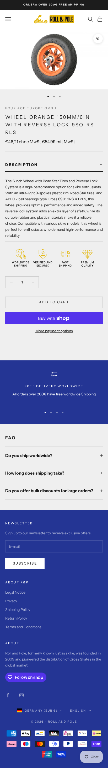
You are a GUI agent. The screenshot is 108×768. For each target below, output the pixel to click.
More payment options (54, 331)
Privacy (11, 601)
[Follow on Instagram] (21, 695)
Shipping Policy (17, 609)
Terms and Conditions (23, 627)
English (78, 710)
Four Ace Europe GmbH (30, 108)
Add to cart (54, 302)
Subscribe (25, 563)
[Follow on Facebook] (7, 695)
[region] (54, 387)
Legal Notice (15, 592)
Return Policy (16, 618)
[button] (54, 165)
